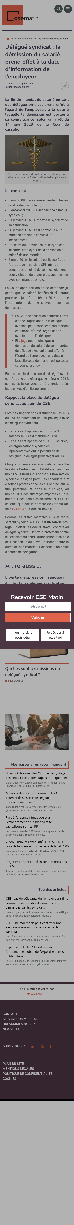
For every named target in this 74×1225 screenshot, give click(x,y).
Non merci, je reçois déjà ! (22, 635)
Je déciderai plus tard (55, 635)
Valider (37, 617)
